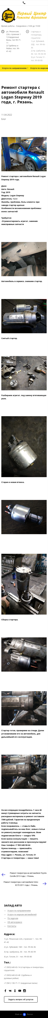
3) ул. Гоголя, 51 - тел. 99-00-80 (38, 59)
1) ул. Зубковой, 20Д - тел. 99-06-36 (38, 44)
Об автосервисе (14, 922)
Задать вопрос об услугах (20, 999)
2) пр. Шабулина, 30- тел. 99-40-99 (38, 52)
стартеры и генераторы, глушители (36, 34)
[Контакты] (24, 3)
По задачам (12, 918)
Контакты (11, 926)
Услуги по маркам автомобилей (22, 914)
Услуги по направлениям (14, 68)
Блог (3, 119)
